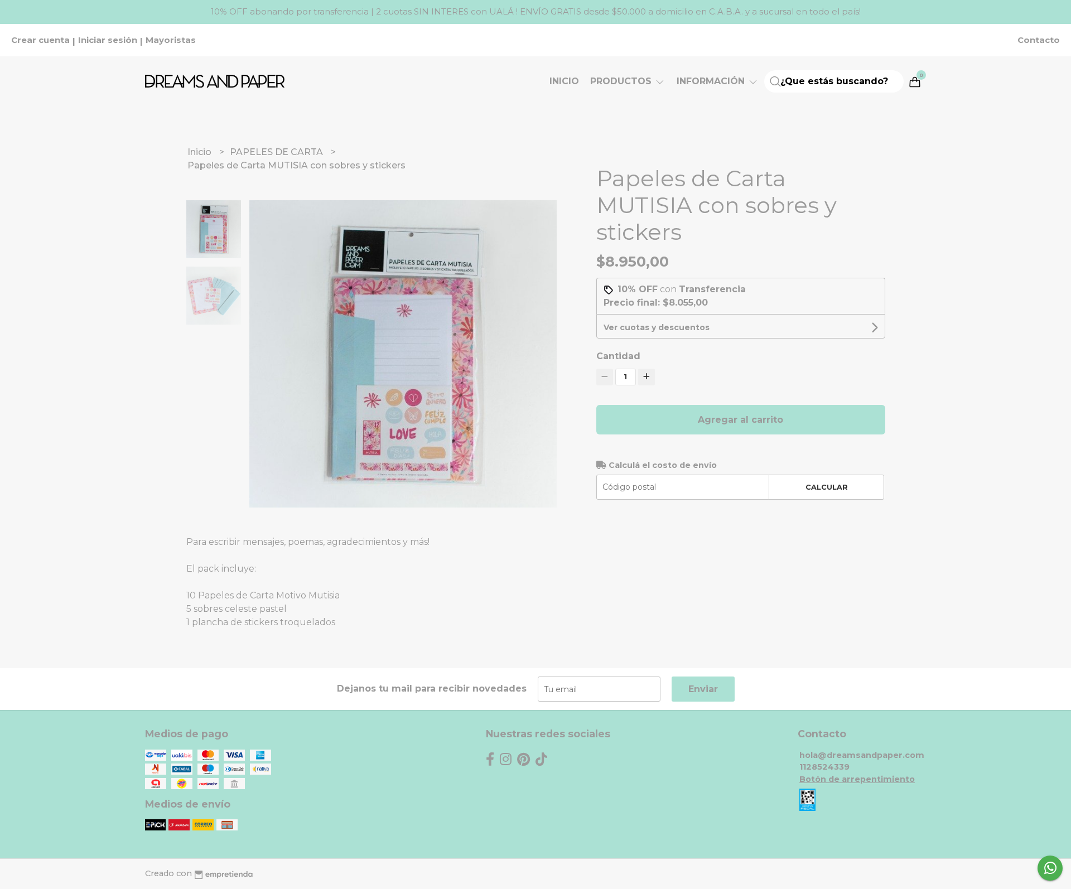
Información (712, 81)
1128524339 (824, 767)
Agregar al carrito (740, 419)
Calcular (826, 487)
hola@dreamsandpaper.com (861, 755)
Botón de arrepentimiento (857, 779)
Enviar (703, 689)
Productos (622, 81)
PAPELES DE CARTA (277, 152)
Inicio (564, 81)
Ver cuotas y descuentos (657, 327)
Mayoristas (171, 40)
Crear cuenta (40, 40)
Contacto (1038, 40)
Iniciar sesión (107, 40)
